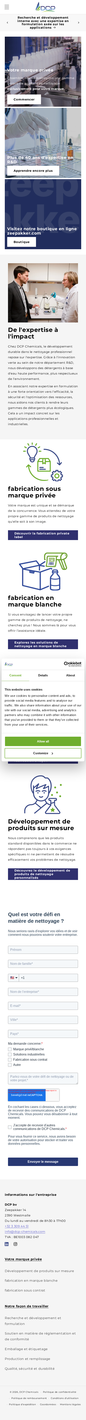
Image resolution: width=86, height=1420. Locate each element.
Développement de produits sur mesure (39, 1271)
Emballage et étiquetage (26, 1349)
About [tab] (70, 675)
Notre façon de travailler (27, 1306)
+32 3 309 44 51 (17, 1226)
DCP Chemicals (28, 1392)
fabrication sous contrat (25, 1290)
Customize (40, 753)
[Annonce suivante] (78, 22)
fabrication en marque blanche (31, 1280)
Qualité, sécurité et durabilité (30, 1369)
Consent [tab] (15, 675)
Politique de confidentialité (59, 1392)
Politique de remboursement (29, 1398)
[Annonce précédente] (7, 22)
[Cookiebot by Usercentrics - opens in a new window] (63, 664)
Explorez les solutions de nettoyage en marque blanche (40, 644)
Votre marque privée (23, 1259)
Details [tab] (43, 675)
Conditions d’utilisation (65, 1398)
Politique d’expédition (22, 1404)
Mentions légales (70, 1404)
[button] (6, 7)
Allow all (43, 741)
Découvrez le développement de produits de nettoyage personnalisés (42, 874)
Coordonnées (48, 1404)
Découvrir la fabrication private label (41, 535)
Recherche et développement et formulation (33, 1321)
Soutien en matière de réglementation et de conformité (40, 1336)
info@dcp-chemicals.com (25, 1231)
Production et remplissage (27, 1359)
